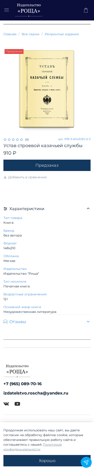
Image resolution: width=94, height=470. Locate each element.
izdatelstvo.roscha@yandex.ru (35, 393)
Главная (9, 34)
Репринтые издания (62, 34)
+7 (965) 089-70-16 (22, 383)
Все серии (30, 34)
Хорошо (47, 460)
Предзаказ (47, 165)
